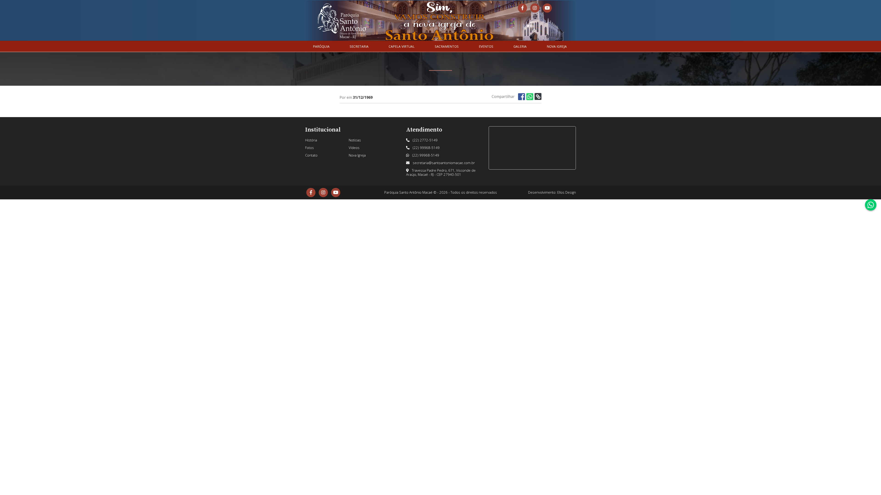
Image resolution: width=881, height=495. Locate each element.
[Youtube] (547, 8)
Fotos (309, 147)
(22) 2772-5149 (425, 140)
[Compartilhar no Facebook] (521, 97)
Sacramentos (447, 46)
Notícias (355, 140)
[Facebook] (522, 8)
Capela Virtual (402, 46)
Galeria (520, 46)
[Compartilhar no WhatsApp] (529, 97)
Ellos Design (566, 192)
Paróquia (321, 46)
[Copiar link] (538, 96)
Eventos (486, 46)
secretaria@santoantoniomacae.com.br (443, 162)
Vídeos (354, 147)
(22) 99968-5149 (426, 147)
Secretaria (359, 46)
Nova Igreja (557, 46)
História (311, 140)
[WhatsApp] (870, 205)
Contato (311, 155)
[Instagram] (534, 8)
